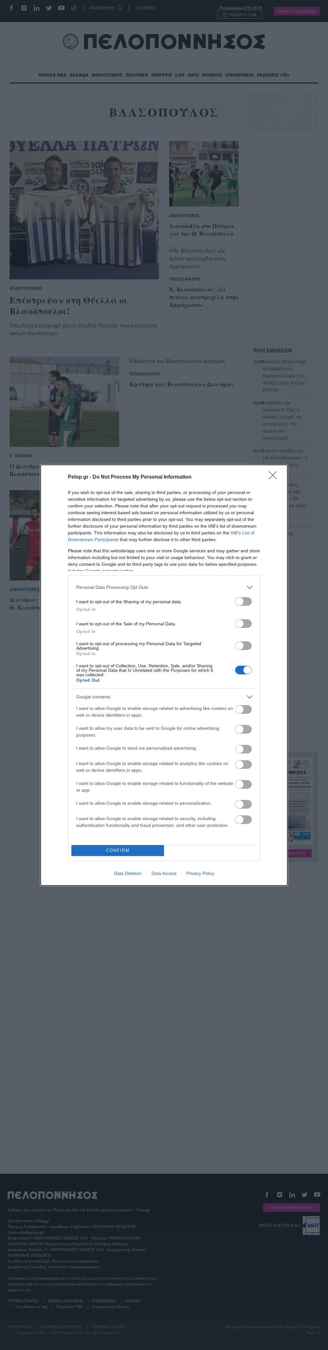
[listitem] (164, 587)
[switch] (243, 601)
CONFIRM (118, 850)
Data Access (164, 873)
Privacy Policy (200, 873)
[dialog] (164, 675)
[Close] (275, 477)
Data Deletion (128, 873)
